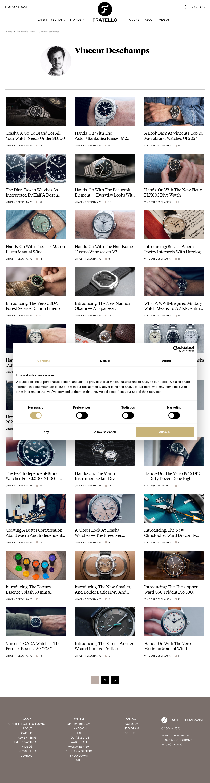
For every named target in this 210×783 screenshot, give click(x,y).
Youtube (131, 733)
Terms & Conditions (176, 740)
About (149, 20)
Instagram (131, 728)
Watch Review (79, 747)
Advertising (27, 738)
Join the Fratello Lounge (27, 724)
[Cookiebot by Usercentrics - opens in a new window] (176, 349)
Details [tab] (105, 360)
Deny (45, 432)
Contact (27, 756)
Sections (58, 20)
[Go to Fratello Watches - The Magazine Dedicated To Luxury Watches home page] (105, 4)
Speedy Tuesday (79, 724)
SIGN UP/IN (198, 7)
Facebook (130, 724)
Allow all (165, 432)
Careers (27, 733)
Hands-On (79, 728)
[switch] (82, 415)
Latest (42, 20)
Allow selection (105, 432)
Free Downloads (27, 742)
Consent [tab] (43, 360)
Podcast (134, 20)
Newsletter (27, 751)
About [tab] (166, 360)
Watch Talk (79, 742)
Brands (75, 20)
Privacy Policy (172, 745)
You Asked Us (79, 738)
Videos (164, 20)
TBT (79, 733)
